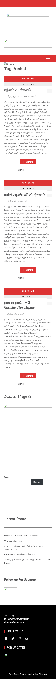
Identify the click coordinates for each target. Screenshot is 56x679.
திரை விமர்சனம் (29, 96)
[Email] (36, 170)
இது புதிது (11, 96)
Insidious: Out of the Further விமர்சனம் (21, 536)
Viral (30, 674)
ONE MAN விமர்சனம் (13, 541)
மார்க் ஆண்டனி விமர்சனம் (24, 195)
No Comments (28, 84)
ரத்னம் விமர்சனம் (17, 90)
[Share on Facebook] (27, 170)
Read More (28, 162)
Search (36, 482)
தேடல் (6, 477)
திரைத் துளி (18, 314)
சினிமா (19, 96)
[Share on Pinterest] (33, 170)
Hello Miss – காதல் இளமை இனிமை (19, 554)
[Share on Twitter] (30, 170)
